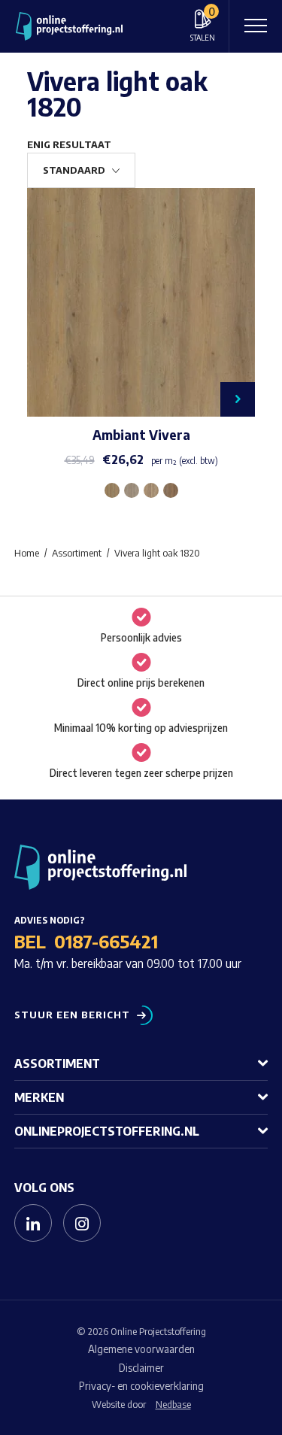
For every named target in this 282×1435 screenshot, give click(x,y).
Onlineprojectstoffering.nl (106, 1131)
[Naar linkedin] (33, 1223)
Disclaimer (141, 1367)
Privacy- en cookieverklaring (141, 1385)
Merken (39, 1097)
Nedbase (173, 1404)
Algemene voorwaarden (141, 1348)
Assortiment (57, 1063)
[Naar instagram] (82, 1223)
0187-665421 (106, 941)
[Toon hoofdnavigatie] (255, 26)
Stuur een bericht (72, 1015)
